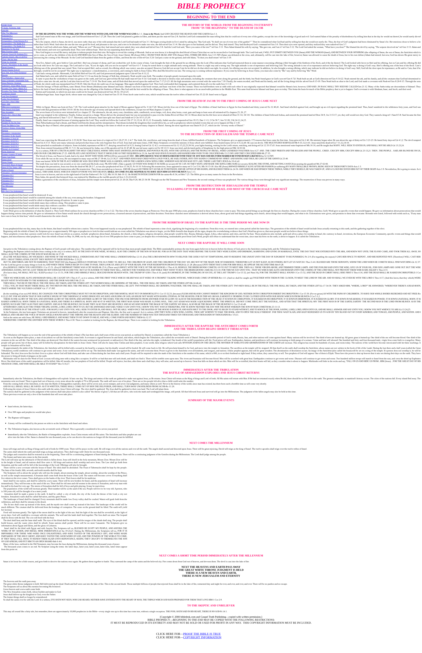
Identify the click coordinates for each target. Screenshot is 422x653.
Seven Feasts (7, 162)
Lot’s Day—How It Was (10, 101)
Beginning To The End (10, 49)
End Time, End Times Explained (14, 72)
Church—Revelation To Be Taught (15, 65)
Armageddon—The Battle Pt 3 (13, 46)
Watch (4, 188)
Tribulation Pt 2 (8, 178)
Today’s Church (8, 170)
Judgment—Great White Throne (14, 86)
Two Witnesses (7, 186)
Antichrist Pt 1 (7, 36)
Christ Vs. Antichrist (9, 62)
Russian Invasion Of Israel (12, 154)
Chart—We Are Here (9, 59)
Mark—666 (6, 104)
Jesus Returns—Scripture (11, 83)
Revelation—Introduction (11, 133)
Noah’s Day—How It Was (11, 115)
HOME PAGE (7, 25)
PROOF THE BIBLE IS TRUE (202, 634)
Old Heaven (6, 120)
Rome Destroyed (8, 152)
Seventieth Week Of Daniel (12, 165)
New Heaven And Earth (11, 109)
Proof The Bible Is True (11, 125)
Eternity (5, 75)
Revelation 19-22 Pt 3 (10, 146)
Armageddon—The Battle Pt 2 (13, 43)
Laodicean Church (9, 94)
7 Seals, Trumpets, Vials (11, 28)
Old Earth (5, 117)
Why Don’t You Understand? (13, 191)
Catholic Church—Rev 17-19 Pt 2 (14, 57)
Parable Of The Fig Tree (11, 123)
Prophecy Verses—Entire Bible (13, 128)
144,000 (5, 30)
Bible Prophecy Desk (10, 51)
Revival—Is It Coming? (10, 149)
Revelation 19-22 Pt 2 (10, 144)
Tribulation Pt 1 (8, 175)
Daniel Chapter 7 (8, 67)
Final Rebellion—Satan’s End (13, 78)
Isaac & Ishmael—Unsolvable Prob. (15, 80)
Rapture (5, 130)
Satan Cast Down (8, 157)
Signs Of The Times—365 (12, 167)
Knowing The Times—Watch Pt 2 (14, 91)
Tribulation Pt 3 (8, 181)
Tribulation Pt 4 (8, 183)
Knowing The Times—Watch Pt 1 (14, 88)
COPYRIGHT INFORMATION (202, 637)
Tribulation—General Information (14, 173)
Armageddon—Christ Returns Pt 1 (15, 41)
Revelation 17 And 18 (10, 138)
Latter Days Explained (10, 99)
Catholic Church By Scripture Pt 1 (14, 54)
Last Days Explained (10, 96)
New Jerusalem (8, 112)
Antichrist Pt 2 (7, 38)
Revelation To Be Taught (11, 136)
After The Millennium (9, 33)
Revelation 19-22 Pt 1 (10, 141)
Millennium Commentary (11, 107)
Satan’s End (6, 159)
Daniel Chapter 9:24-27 (11, 70)
